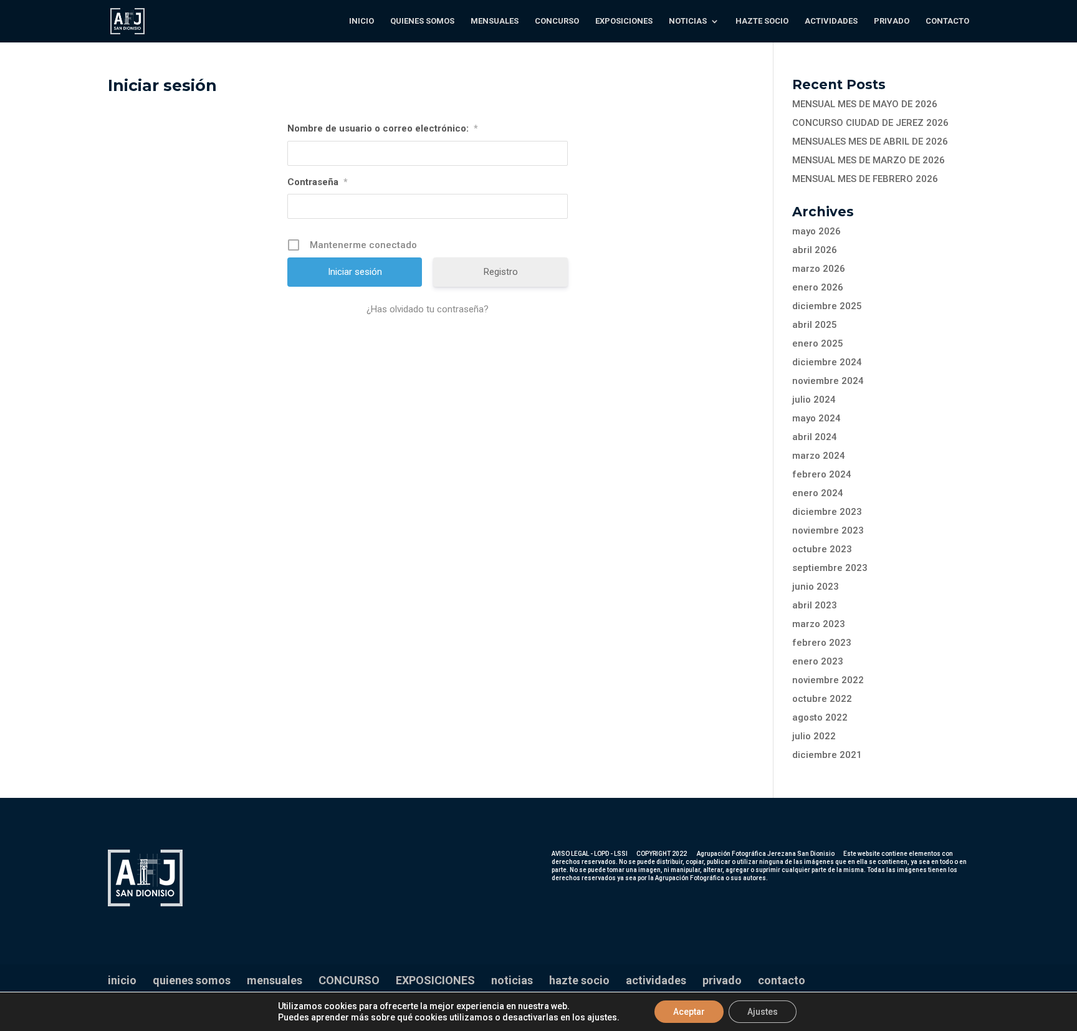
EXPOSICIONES (624, 21)
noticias (688, 21)
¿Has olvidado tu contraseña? (427, 309)
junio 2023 (815, 586)
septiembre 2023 (830, 567)
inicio (361, 21)
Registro (501, 271)
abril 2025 (814, 324)
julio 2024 (814, 399)
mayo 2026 (816, 231)
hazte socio (761, 21)
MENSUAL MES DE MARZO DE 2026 (868, 160)
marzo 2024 (818, 455)
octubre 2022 (822, 698)
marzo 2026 (818, 268)
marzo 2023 (818, 624)
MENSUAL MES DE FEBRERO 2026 (865, 179)
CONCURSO (557, 21)
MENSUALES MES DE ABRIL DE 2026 (870, 141)
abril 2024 (814, 437)
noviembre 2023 (828, 530)
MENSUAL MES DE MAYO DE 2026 (864, 104)
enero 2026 (817, 287)
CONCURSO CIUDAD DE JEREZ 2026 (870, 122)
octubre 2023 (822, 549)
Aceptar (689, 1012)
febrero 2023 (821, 642)
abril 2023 (814, 605)
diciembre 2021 (827, 754)
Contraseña (317, 182)
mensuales (495, 21)
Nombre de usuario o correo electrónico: (382, 128)
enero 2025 (817, 343)
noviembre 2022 (828, 680)
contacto (947, 21)
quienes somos (422, 21)
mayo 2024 (816, 418)
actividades (831, 21)
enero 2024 (817, 493)
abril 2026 (814, 250)
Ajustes (762, 1012)
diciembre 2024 (827, 362)
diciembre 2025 (827, 306)
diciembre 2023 (827, 511)
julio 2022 (814, 736)
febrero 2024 (821, 474)
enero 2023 (817, 661)
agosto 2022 (820, 717)
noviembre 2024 (828, 380)
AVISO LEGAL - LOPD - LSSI (590, 853)
